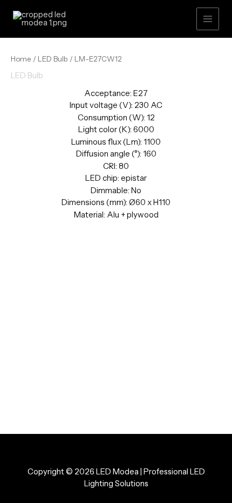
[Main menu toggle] (207, 19)
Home (21, 59)
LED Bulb (53, 59)
